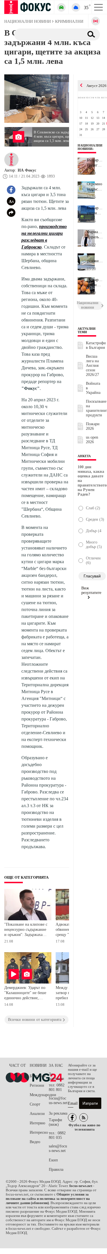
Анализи (37, 1114)
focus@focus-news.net (58, 1100)
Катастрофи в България (96, 345)
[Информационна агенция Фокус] (72, 1117)
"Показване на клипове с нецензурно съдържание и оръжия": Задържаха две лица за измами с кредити (25, 930)
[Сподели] (11, 212)
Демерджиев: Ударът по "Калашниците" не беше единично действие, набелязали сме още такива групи (25, 993)
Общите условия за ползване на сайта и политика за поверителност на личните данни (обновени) (48, 1198)
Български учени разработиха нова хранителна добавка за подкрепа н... (95, 210)
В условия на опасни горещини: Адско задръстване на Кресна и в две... (95, 258)
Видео (35, 1142)
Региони (37, 1085)
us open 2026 (92, 439)
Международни (39, 1095)
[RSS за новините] (83, 1117)
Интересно (39, 1132)
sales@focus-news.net (58, 1148)
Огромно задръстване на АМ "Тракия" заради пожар (95, 187)
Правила (56, 1169)
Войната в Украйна (93, 388)
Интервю (37, 1123)
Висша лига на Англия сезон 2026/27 (92, 365)
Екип (53, 1160)
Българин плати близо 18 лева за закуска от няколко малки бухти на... (95, 282)
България (37, 1076)
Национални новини (90, 147)
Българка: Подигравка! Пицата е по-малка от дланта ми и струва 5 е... (95, 163)
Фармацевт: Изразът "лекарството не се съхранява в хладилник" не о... (95, 234)
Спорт (35, 1104)
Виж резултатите (91, 590)
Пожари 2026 (93, 426)
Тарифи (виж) (55, 1122)
